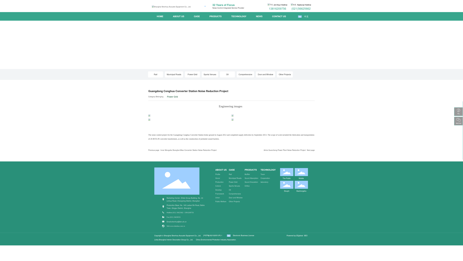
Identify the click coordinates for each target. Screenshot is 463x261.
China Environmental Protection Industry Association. (216, 239)
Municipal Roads (174, 74)
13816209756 (277, 8)
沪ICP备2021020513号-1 (212, 235)
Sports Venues (210, 74)
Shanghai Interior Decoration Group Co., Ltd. (176, 239)
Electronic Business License (243, 235)
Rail (155, 74)
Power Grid (192, 74)
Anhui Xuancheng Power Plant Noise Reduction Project (285, 150)
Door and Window (265, 74)
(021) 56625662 (177, 213)
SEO (305, 235)
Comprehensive (245, 74)
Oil (227, 74)
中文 (306, 16)
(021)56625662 (301, 8)
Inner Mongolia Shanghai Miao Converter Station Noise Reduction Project (188, 150)
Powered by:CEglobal (295, 235)
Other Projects (285, 74)
